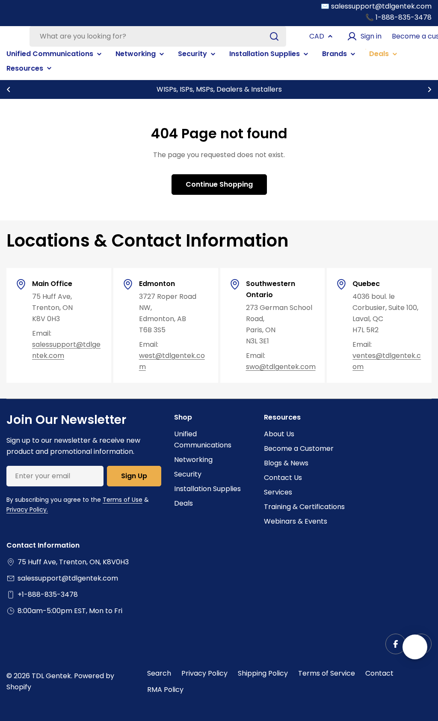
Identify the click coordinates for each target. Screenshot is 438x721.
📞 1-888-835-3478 (398, 17)
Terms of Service (326, 673)
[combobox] (158, 36)
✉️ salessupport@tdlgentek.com (376, 6)
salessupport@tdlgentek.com (68, 578)
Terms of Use (122, 499)
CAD (316, 36)
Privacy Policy (204, 673)
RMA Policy (165, 689)
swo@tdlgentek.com (281, 367)
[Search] (274, 36)
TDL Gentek (51, 676)
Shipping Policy (263, 673)
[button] (8, 89)
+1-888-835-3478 (48, 594)
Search (159, 673)
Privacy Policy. (27, 509)
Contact (379, 673)
